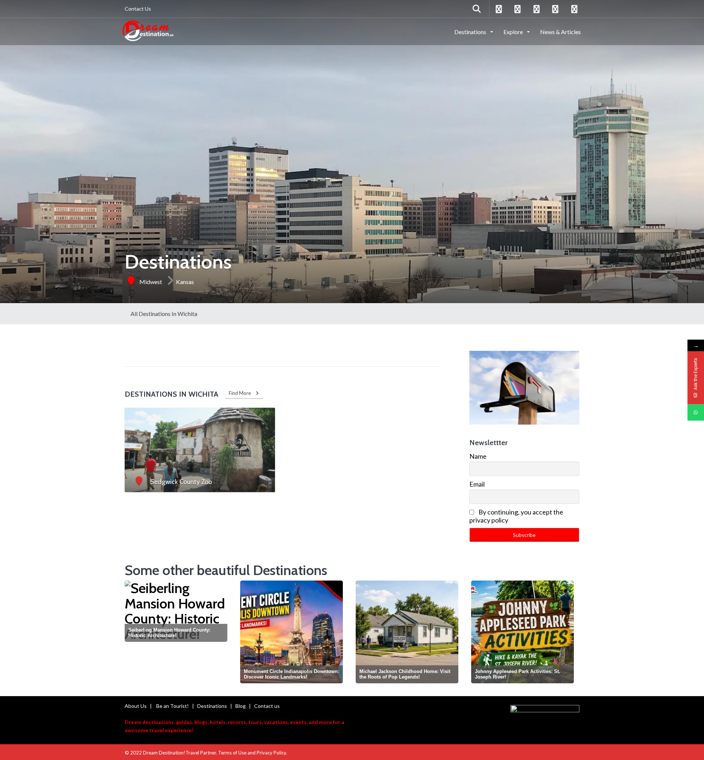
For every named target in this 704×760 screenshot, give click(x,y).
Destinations (470, 31)
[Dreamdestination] (148, 31)
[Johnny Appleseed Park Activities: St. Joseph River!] (407, 632)
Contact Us (138, 9)
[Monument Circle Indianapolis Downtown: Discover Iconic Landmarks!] (176, 632)
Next (573, 633)
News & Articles (560, 31)
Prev (132, 633)
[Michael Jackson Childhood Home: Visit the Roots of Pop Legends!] (291, 632)
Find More (241, 393)
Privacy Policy (271, 753)
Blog (240, 706)
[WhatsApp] (696, 412)
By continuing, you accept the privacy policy (516, 516)
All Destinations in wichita (164, 313)
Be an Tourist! (172, 706)
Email (477, 484)
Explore (513, 31)
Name (478, 456)
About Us (136, 706)
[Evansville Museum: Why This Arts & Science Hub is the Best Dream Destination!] (522, 632)
